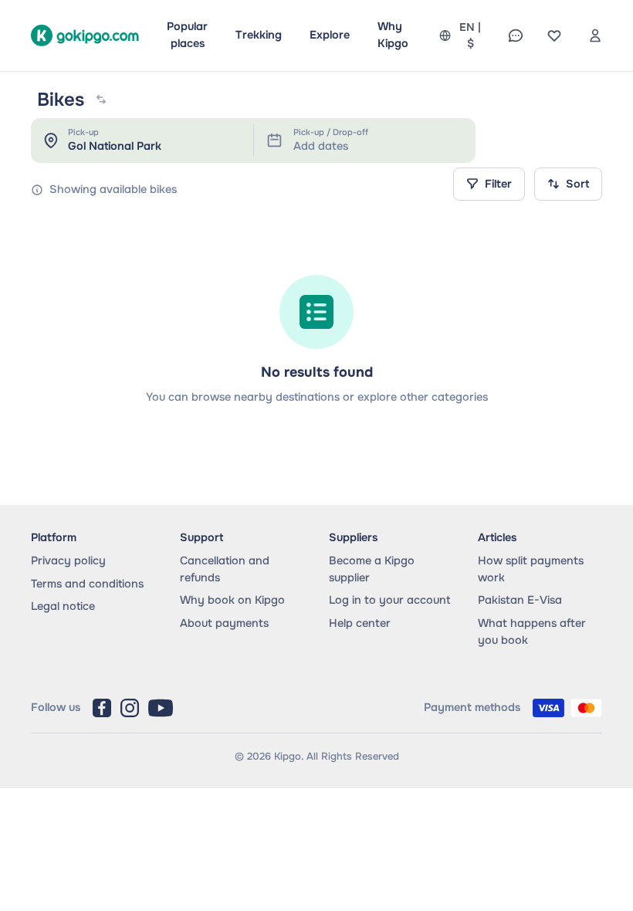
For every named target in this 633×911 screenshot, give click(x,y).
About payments (224, 623)
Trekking (258, 35)
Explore (330, 35)
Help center (360, 623)
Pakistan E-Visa (520, 600)
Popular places (187, 34)
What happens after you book (532, 631)
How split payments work (531, 569)
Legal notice (63, 606)
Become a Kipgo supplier (372, 569)
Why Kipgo (392, 34)
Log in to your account (389, 600)
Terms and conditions (87, 584)
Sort (577, 184)
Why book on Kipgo (232, 600)
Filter (498, 184)
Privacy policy (68, 560)
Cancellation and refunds (224, 569)
